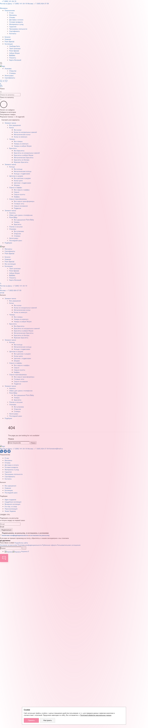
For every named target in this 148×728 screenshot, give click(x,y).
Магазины (13, 15)
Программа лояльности (18, 29)
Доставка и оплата (16, 19)
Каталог (8, 37)
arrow (2, 292)
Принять (31, 720)
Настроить (47, 720)
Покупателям (10, 10)
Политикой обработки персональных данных (95, 715)
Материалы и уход (16, 24)
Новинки (8, 39)
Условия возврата (16, 22)
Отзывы (12, 17)
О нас (11, 13)
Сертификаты (14, 31)
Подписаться (6, 530)
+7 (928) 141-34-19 (9, 1)
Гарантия (12, 26)
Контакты (12, 33)
